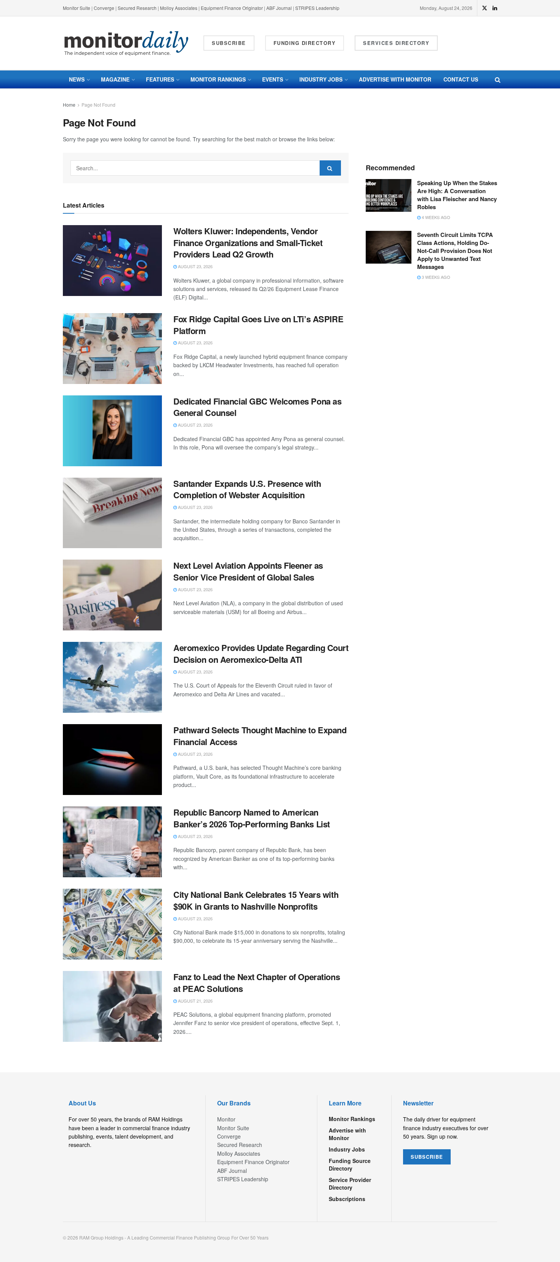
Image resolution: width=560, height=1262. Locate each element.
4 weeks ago (435, 217)
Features (160, 79)
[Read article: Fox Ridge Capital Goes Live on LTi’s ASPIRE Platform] (112, 348)
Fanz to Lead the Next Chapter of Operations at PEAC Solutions (256, 983)
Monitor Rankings (218, 79)
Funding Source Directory (350, 1164)
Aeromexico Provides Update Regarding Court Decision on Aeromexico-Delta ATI (261, 653)
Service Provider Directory (350, 1183)
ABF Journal (279, 8)
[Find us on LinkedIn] (495, 8)
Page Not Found (98, 104)
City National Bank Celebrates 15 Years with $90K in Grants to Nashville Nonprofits (255, 900)
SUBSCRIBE (427, 1156)
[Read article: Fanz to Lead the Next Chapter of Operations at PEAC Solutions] (112, 1006)
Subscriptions (347, 1199)
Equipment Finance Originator (232, 8)
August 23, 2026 (195, 266)
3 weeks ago (435, 277)
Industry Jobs (320, 79)
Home (69, 104)
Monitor (226, 1119)
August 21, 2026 (195, 1001)
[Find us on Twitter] (484, 8)
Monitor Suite (76, 8)
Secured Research (137, 8)
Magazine (115, 79)
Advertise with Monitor (395, 79)
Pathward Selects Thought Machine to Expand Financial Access (260, 736)
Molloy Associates (179, 8)
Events (272, 79)
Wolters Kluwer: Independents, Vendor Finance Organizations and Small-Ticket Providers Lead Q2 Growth (247, 243)
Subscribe (229, 42)
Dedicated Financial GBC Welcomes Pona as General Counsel (257, 407)
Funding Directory (305, 42)
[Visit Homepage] (126, 43)
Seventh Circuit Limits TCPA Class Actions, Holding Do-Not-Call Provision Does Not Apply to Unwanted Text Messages (455, 250)
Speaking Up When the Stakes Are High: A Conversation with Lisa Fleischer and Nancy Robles (457, 195)
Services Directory (396, 42)
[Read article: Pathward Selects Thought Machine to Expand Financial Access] (112, 759)
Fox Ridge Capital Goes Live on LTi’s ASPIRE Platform (258, 325)
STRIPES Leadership (317, 8)
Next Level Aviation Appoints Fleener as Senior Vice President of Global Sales (248, 571)
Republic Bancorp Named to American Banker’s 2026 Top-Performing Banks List (251, 818)
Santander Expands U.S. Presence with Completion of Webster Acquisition (247, 489)
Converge (104, 8)
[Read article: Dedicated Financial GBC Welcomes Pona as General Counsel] (112, 430)
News (77, 79)
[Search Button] (498, 79)
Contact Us (460, 79)
